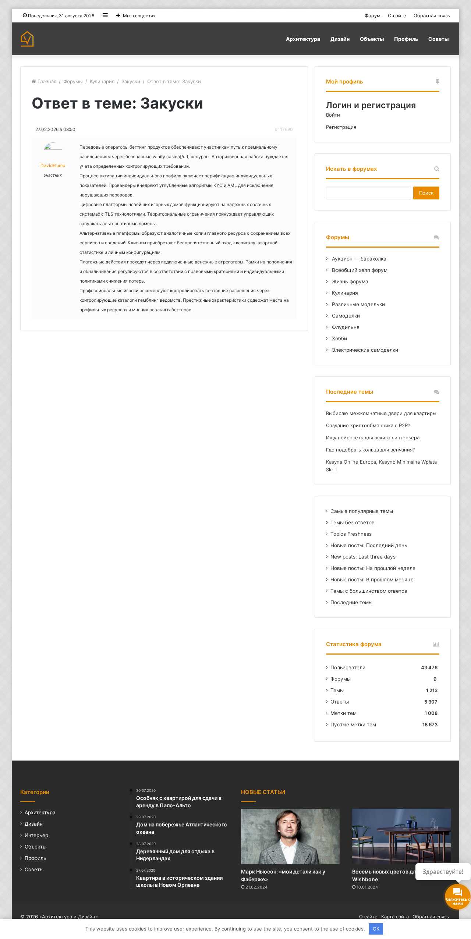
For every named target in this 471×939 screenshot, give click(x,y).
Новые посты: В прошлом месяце (372, 579)
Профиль (406, 39)
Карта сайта (395, 916)
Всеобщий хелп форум (358, 270)
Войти (333, 115)
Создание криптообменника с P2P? (368, 425)
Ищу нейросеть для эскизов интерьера (372, 437)
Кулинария (102, 81)
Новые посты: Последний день (368, 545)
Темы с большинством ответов (368, 591)
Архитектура (303, 39)
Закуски (130, 81)
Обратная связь (432, 15)
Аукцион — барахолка (358, 259)
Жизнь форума (349, 281)
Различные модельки (357, 304)
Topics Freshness (351, 534)
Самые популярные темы (361, 511)
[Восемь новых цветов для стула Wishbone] (401, 836)
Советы (438, 39)
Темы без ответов (352, 522)
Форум (372, 15)
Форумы (73, 81)
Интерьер (36, 835)
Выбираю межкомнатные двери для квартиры (381, 413)
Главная (46, 81)
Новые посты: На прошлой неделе (372, 568)
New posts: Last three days (363, 557)
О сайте (397, 15)
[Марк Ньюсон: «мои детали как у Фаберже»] (290, 836)
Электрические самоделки (364, 350)
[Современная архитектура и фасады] (27, 39)
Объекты (372, 39)
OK (376, 929)
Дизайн (340, 39)
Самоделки (345, 316)
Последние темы (351, 602)
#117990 (284, 129)
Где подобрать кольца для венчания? (370, 450)
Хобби (338, 338)
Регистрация (341, 127)
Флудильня (345, 327)
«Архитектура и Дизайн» (68, 916)
